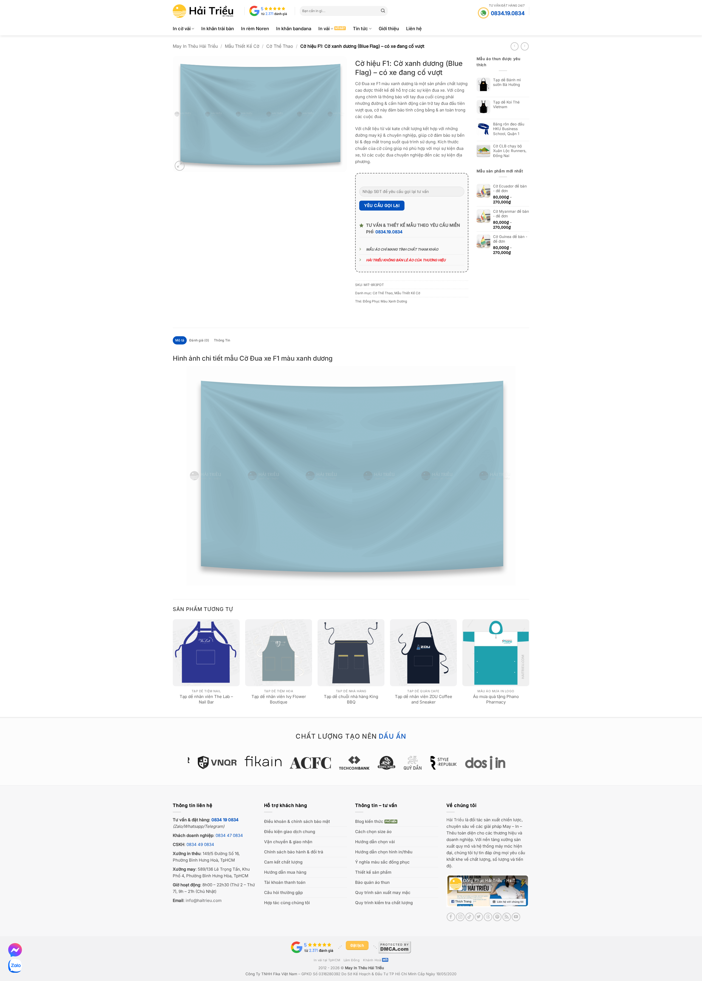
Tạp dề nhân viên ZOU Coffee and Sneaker (423, 699)
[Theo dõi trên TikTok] (469, 917)
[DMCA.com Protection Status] (394, 947)
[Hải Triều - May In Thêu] (203, 11)
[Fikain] (259, 761)
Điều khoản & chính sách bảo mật (297, 821)
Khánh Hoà (372, 960)
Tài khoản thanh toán (284, 882)
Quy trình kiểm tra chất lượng (384, 902)
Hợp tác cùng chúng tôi (287, 902)
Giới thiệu (389, 28)
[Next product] (515, 46)
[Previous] (173, 667)
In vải (324, 28)
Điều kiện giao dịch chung (289, 831)
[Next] (529, 667)
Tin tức (360, 28)
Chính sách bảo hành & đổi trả (293, 851)
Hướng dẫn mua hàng (285, 872)
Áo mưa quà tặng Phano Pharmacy (496, 699)
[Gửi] (383, 11)
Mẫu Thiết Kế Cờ (242, 46)
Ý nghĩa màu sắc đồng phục (382, 862)
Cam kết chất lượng (283, 862)
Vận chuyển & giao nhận (288, 841)
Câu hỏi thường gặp (283, 892)
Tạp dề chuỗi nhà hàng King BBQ (351, 699)
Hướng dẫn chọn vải (375, 841)
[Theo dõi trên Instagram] (460, 917)
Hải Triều (455, 819)
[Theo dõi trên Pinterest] (497, 917)
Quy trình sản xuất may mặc (383, 892)
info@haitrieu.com (204, 900)
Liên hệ (414, 28)
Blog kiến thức (369, 821)
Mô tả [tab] (179, 340)
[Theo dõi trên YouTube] (516, 917)
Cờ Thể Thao (279, 46)
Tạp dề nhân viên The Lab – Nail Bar (206, 699)
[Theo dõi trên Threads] (488, 917)
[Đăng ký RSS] (506, 917)
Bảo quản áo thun (372, 882)
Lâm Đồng (352, 960)
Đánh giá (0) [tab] (199, 340)
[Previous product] (525, 46)
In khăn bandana (293, 28)
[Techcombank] (351, 763)
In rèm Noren (255, 28)
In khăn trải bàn (217, 28)
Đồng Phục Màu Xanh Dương (385, 301)
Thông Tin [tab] (222, 340)
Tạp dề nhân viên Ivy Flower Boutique (278, 699)
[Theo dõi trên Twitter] (479, 917)
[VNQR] (214, 762)
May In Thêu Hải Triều (195, 46)
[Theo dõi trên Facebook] (451, 917)
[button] (180, 166)
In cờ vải (182, 28)
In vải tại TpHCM (327, 960)
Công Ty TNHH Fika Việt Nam (271, 974)
